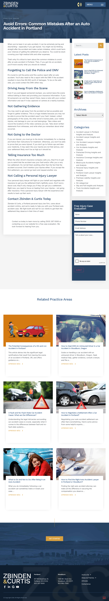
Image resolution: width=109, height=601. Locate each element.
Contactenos (86, 584)
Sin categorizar (82, 183)
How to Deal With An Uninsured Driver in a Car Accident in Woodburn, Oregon (93, 72)
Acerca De (85, 575)
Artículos (85, 581)
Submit (79, 270)
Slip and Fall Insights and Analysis (89, 185)
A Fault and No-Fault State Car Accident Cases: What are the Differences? (93, 82)
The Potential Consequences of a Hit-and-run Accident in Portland (93, 61)
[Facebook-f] (4, 587)
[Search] (100, 45)
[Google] (13, 587)
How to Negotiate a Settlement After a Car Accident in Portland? (93, 92)
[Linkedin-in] (9, 587)
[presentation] (90, 261)
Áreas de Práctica (88, 578)
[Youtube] (17, 587)
